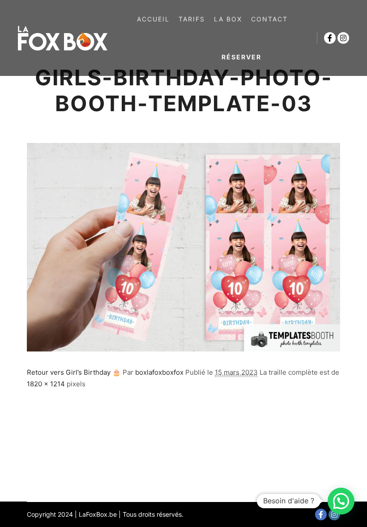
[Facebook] (330, 38)
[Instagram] (343, 38)
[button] (341, 501)
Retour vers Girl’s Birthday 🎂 (74, 372)
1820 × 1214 (46, 384)
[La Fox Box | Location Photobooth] (62, 38)
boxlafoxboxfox (159, 372)
